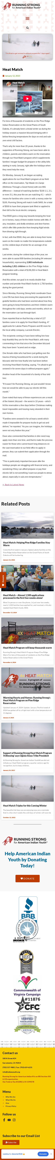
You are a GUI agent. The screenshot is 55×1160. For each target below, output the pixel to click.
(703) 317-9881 (9, 1067)
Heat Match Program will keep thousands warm (27, 647)
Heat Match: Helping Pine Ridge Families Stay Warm (26, 544)
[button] (27, 18)
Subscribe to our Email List (21, 1136)
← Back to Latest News (13, 484)
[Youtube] (9, 1120)
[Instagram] (14, 1120)
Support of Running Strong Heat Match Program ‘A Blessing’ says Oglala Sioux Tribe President (27, 754)
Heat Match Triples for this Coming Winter (25, 805)
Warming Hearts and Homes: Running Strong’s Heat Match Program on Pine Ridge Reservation (26, 700)
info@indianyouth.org (11, 1072)
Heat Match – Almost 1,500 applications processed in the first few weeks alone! (23, 596)
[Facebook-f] (4, 1120)
